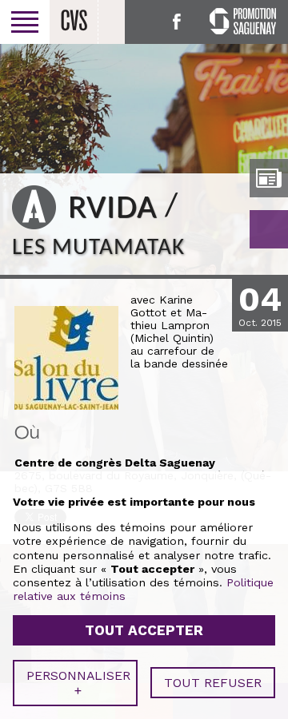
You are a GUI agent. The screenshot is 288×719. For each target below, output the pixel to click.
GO (269, 229)
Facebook (177, 21)
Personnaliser (78, 683)
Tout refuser (213, 682)
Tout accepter (144, 630)
